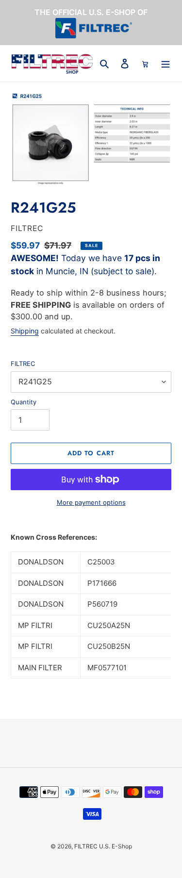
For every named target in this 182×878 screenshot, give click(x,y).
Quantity (23, 402)
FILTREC (23, 363)
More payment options (91, 502)
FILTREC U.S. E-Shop (103, 846)
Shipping (25, 331)
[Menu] (165, 63)
